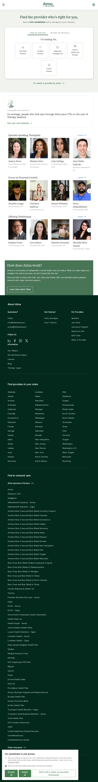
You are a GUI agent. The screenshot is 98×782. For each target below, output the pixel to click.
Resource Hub (77, 331)
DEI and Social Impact (17, 355)
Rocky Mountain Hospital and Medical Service (28, 692)
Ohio (64, 392)
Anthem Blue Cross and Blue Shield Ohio (25, 550)
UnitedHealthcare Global (18, 740)
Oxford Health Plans (16, 679)
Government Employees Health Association (27, 614)
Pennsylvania (68, 405)
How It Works (50, 322)
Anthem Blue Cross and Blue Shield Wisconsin (28, 558)
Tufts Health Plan (15, 718)
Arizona (11, 400)
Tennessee (66, 422)
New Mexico (40, 448)
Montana (39, 426)
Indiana (11, 448)
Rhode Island (68, 409)
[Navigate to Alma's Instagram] (20, 341)
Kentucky (12, 461)
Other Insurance (15, 747)
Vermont (66, 435)
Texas (64, 426)
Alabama (11, 392)
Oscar (10, 675)
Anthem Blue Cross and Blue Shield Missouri (27, 537)
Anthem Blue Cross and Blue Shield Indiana (26, 524)
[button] (23, 50)
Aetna (10, 489)
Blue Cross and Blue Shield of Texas (23, 584)
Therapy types (14, 368)
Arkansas (12, 405)
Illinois (10, 444)
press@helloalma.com (17, 327)
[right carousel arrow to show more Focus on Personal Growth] (89, 191)
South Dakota (68, 418)
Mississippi (39, 418)
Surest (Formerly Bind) (18, 701)
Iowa (10, 452)
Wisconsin (66, 457)
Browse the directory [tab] (60, 33)
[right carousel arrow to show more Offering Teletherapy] (89, 230)
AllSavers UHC (14, 494)
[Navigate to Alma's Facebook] (15, 341)
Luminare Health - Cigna (18, 640)
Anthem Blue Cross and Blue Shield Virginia (27, 554)
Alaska (10, 396)
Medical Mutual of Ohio (18, 653)
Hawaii (10, 435)
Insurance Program (79, 327)
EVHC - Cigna (14, 610)
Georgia (11, 431)
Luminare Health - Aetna (18, 636)
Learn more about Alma (20, 289)
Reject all (25, 773)
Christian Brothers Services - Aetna (23, 597)
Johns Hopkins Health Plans (20, 627)
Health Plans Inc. (15, 619)
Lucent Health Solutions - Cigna (21, 632)
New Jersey (40, 444)
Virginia (65, 439)
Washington (67, 444)
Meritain (11, 658)
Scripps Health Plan (16, 696)
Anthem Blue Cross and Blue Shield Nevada (27, 541)
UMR (10, 727)
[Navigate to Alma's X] (26, 341)
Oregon (65, 400)
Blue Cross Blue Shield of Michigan (23, 571)
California (12, 409)
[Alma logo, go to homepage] (48, 5)
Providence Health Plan (18, 688)
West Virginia (68, 452)
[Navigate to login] (93, 5)
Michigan (39, 409)
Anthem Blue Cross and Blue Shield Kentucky (28, 528)
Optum (11, 671)
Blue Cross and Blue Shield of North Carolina (27, 580)
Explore (81, 135)
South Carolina (68, 413)
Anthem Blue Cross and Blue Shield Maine (26, 532)
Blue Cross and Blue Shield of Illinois (24, 576)
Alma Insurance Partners (19, 483)
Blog (10, 363)
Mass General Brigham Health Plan (23, 645)
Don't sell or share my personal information (53, 773)
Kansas (11, 457)
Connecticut (13, 418)
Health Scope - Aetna (17, 623)
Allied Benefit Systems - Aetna (21, 502)
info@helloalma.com (16, 322)
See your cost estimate (18, 123)
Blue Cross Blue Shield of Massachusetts (26, 567)
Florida (11, 426)
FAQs (10, 318)
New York (39, 452)
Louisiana (39, 392)
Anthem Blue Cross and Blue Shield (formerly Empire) (32, 511)
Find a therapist (51, 318)
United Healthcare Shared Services (23, 731)
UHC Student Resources (18, 722)
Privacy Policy (13, 762)
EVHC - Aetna (14, 606)
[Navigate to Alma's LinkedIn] (9, 341)
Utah (64, 431)
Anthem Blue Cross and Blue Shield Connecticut (29, 519)
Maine (37, 396)
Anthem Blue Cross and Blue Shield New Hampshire (31, 545)
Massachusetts (41, 405)
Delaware (12, 422)
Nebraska (39, 431)
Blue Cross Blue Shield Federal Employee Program (30, 563)
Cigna (10, 601)
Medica (11, 649)
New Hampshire (42, 439)
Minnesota (39, 413)
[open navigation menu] (3, 5)
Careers (11, 359)
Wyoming (66, 461)
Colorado (11, 413)
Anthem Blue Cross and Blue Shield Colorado (27, 515)
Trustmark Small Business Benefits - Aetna (27, 714)
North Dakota (41, 461)
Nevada (38, 435)
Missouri (38, 422)
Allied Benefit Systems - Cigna (21, 507)
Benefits (75, 318)
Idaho (10, 439)
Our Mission (13, 350)
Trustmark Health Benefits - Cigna (23, 709)
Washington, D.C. (69, 448)
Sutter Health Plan (16, 705)
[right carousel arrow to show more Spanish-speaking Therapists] (89, 148)
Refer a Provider (78, 340)
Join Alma (75, 322)
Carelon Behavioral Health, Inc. (21, 589)
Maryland (39, 400)
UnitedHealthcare (15, 735)
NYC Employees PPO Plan (19, 662)
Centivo (11, 593)
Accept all (11, 773)
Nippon (11, 666)
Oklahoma (66, 396)
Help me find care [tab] (38, 33)
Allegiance (12, 498)
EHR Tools (75, 335)
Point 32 (11, 683)
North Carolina (41, 457)
